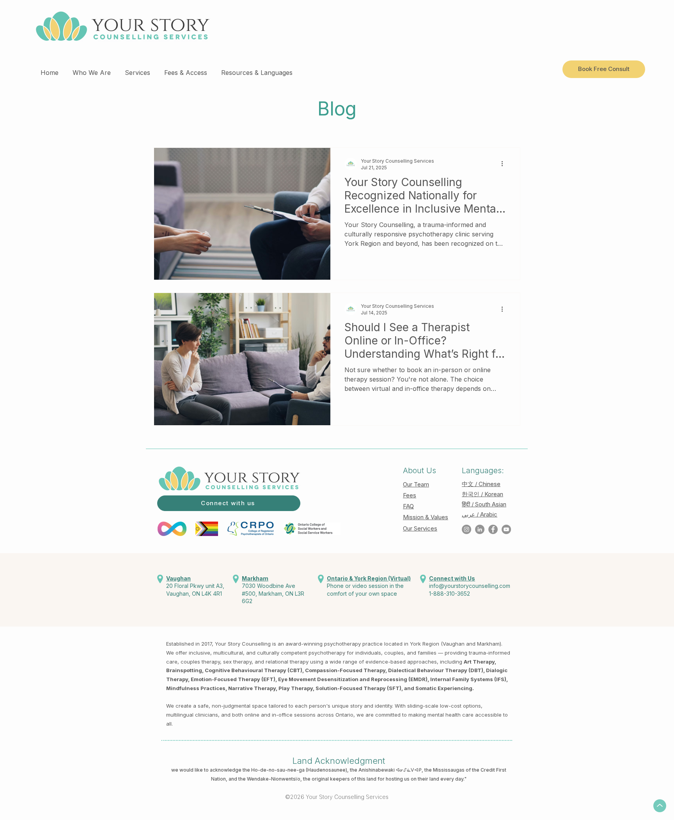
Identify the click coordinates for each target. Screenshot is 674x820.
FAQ (408, 506)
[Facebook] (493, 529)
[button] (92, 69)
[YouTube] (506, 529)
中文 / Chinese (481, 484)
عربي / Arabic (479, 514)
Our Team (416, 484)
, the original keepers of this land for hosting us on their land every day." (383, 779)
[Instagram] (466, 529)
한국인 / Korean (482, 494)
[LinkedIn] (479, 529)
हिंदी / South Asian (484, 504)
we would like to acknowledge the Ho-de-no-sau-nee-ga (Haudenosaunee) (259, 770)
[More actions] (504, 164)
